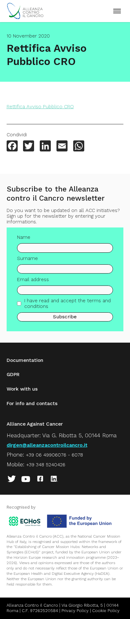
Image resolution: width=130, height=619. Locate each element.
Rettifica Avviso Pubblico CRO (40, 106)
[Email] (62, 146)
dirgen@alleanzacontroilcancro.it (47, 445)
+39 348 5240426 (45, 465)
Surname (27, 258)
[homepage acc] (25, 18)
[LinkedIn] (45, 146)
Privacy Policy (75, 610)
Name (23, 237)
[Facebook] (12, 146)
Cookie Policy (106, 610)
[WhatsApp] (78, 146)
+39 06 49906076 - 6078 (54, 455)
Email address (33, 279)
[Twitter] (28, 146)
